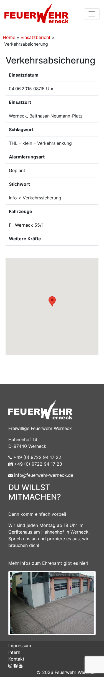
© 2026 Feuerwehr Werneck (66, 672)
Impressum (19, 645)
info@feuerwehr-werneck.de (43, 475)
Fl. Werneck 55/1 (26, 225)
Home (9, 37)
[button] (52, 301)
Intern (14, 652)
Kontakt (16, 659)
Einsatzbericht (35, 37)
